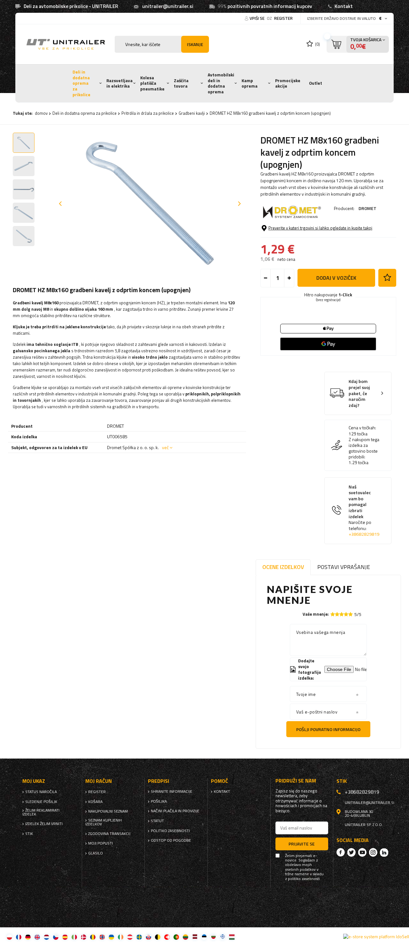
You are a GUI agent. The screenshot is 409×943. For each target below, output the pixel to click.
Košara (95, 802)
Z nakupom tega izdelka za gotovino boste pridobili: (364, 448)
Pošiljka (159, 801)
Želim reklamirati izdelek (40, 812)
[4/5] (346, 614)
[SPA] (65, 937)
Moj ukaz (33, 781)
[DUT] (46, 937)
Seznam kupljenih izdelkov (103, 822)
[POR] (176, 937)
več (165, 447)
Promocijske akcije (287, 83)
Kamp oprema (250, 83)
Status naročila (41, 792)
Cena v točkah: (362, 428)
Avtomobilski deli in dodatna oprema (221, 83)
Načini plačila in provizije (175, 811)
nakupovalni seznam (108, 811)
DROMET (367, 208)
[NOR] (102, 937)
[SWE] (139, 937)
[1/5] (332, 614)
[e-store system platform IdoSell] (376, 936)
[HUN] (231, 937)
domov (41, 113)
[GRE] (222, 937)
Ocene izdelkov (283, 567)
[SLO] (148, 937)
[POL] (9, 937)
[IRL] (120, 937)
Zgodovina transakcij (109, 834)
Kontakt (344, 6)
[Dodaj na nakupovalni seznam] (387, 278)
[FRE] (18, 937)
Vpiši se (258, 18)
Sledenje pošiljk (41, 802)
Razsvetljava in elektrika (119, 83)
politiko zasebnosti (170, 831)
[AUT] (130, 937)
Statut (157, 821)
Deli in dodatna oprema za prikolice (81, 83)
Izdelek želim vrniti (44, 824)
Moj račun (98, 781)
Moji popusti (100, 843)
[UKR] (111, 937)
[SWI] (167, 937)
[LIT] (185, 937)
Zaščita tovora (181, 83)
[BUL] (213, 937)
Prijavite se (302, 843)
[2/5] (337, 614)
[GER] (28, 937)
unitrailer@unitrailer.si (167, 6)
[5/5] (350, 614)
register (283, 18)
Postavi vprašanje (343, 567)
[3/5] (341, 614)
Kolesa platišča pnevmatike (152, 83)
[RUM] (92, 937)
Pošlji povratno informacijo (328, 729)
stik (29, 834)
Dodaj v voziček (336, 278)
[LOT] (194, 937)
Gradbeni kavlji (192, 113)
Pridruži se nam (295, 781)
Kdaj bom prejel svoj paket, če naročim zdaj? (359, 393)
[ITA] (74, 937)
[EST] (204, 937)
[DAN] (83, 937)
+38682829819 (364, 534)
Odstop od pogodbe (171, 840)
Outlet (315, 83)
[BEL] (157, 937)
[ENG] (37, 937)
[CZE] (55, 937)
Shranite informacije (171, 791)
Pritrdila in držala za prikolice (147, 113)
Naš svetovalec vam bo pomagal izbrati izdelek (364, 510)
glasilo (95, 853)
